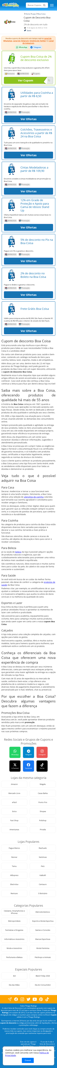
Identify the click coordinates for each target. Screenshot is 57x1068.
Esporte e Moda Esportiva (42, 921)
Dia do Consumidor (43, 985)
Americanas (14, 829)
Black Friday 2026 (43, 976)
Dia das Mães (14, 985)
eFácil (14, 802)
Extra (14, 811)
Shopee (43, 811)
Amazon (14, 784)
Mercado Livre (14, 793)
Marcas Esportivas (42, 939)
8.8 (14, 976)
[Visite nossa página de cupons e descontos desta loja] (11, 58)
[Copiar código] (48, 80)
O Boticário (42, 893)
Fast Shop (14, 820)
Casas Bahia (43, 793)
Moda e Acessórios (14, 948)
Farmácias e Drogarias (14, 930)
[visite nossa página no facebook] (10, 999)
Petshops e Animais (43, 957)
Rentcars (14, 893)
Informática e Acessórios (14, 939)
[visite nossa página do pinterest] (41, 999)
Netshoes (43, 857)
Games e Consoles (42, 930)
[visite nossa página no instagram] (22, 999)
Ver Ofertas (29, 119)
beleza (18, 552)
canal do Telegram (21, 40)
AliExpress (14, 875)
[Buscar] (44, 5)
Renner (14, 857)
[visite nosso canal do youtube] (35, 999)
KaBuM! (43, 875)
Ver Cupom (25, 80)
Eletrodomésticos (43, 912)
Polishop (42, 820)
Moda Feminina (42, 948)
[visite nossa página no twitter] (28, 999)
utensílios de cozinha (34, 497)
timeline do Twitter (38, 40)
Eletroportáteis (14, 921)
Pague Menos (14, 848)
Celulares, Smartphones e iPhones (14, 912)
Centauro (43, 884)
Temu (14, 866)
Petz (43, 866)
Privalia (43, 829)
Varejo (29, 30)
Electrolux (14, 884)
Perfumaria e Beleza (14, 957)
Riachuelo (43, 848)
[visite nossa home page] (13, 5)
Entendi (28, 1060)
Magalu (43, 784)
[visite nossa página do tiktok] (47, 999)
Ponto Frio (42, 802)
